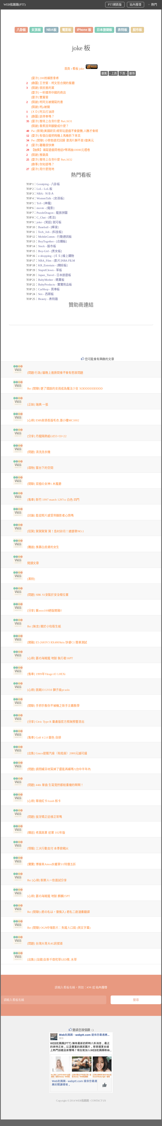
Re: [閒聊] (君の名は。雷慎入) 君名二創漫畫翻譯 (58, 911)
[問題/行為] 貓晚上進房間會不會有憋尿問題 (55, 372)
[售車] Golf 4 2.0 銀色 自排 (44, 737)
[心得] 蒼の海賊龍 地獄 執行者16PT (50, 658)
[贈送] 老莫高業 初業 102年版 (46, 832)
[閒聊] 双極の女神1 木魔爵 (44, 483)
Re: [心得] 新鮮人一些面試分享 (47, 880)
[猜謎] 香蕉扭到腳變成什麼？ (50, 126)
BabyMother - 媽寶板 (51, 279)
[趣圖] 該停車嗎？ (42, 116)
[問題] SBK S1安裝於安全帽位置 (48, 594)
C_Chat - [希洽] (46, 217)
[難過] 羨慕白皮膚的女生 (43, 547)
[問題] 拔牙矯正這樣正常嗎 (44, 816)
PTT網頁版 (115, 4)
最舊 (104, 73)
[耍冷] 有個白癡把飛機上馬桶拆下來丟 (56, 135)
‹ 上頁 (113, 73)
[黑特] (31, 578)
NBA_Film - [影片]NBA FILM (56, 260)
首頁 (67, 68)
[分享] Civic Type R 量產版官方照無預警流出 (55, 721)
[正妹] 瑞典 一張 (37, 404)
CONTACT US (98, 1100)
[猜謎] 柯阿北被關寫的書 (47, 102)
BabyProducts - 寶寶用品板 (55, 284)
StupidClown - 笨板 (50, 270)
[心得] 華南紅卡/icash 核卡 (44, 801)
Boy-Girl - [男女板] (50, 251)
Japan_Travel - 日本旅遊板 (54, 275)
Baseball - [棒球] (48, 227)
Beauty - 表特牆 (48, 299)
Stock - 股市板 (47, 246)
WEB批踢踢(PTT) (15, 4)
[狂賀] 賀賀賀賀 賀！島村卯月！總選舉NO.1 (55, 531)
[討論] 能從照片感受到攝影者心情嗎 (50, 515)
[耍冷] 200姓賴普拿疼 (45, 78)
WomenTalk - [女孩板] (50, 198)
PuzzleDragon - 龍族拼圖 (52, 212)
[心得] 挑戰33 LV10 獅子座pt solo (48, 689)
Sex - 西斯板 (46, 294)
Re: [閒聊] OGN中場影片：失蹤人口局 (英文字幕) (58, 927)
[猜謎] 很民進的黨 (42, 87)
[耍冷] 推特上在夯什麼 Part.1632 (51, 159)
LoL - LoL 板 (44, 188)
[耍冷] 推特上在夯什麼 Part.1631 (51, 121)
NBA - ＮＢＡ (45, 193)
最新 (132, 73)
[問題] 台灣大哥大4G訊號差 (45, 943)
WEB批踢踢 (82, 1100)
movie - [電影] (45, 208)
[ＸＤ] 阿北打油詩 (42, 111)
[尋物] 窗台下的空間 (40, 467)
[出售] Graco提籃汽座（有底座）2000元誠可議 (57, 753)
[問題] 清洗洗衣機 (38, 452)
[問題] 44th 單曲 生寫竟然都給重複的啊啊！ (55, 785)
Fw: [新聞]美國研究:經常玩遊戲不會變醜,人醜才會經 (64, 130)
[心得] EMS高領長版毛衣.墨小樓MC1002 (53, 420)
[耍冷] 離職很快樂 (42, 145)
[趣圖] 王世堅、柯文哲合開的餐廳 (53, 83)
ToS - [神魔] (44, 203)
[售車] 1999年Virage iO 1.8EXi (46, 674)
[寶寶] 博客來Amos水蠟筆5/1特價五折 (51, 864)
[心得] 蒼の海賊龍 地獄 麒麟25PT (48, 896)
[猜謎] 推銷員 (39, 154)
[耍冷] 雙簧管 (39, 97)
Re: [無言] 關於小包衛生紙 (44, 626)
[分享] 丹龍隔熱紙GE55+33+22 (47, 436)
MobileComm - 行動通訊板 (55, 236)
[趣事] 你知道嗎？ (42, 164)
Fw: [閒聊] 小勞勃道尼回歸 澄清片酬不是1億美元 (62, 140)
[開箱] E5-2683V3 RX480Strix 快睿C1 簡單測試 (57, 642)
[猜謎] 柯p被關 (40, 107)
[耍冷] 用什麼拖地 (42, 169)
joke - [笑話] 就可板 (49, 222)
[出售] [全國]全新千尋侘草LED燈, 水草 (52, 959)
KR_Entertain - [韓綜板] (53, 265)
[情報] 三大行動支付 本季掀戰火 (48, 848)
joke (78, 68)
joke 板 (81, 48)
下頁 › (123, 73)
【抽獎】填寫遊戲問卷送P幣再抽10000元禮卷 (60, 149)
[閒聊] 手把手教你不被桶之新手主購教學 (53, 705)
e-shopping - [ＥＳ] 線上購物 (56, 255)
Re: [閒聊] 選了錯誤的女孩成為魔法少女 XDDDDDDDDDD (65, 388)
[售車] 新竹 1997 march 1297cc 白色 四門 (53, 499)
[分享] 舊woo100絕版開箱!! (44, 610)
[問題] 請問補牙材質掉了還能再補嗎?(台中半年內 (59, 769)
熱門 (154, 4)
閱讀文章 (33, 563)
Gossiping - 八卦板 (48, 184)
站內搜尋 (135, 4)
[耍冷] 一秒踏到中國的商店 (48, 92)
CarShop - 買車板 (49, 289)
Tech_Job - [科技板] (50, 232)
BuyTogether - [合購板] (52, 241)
